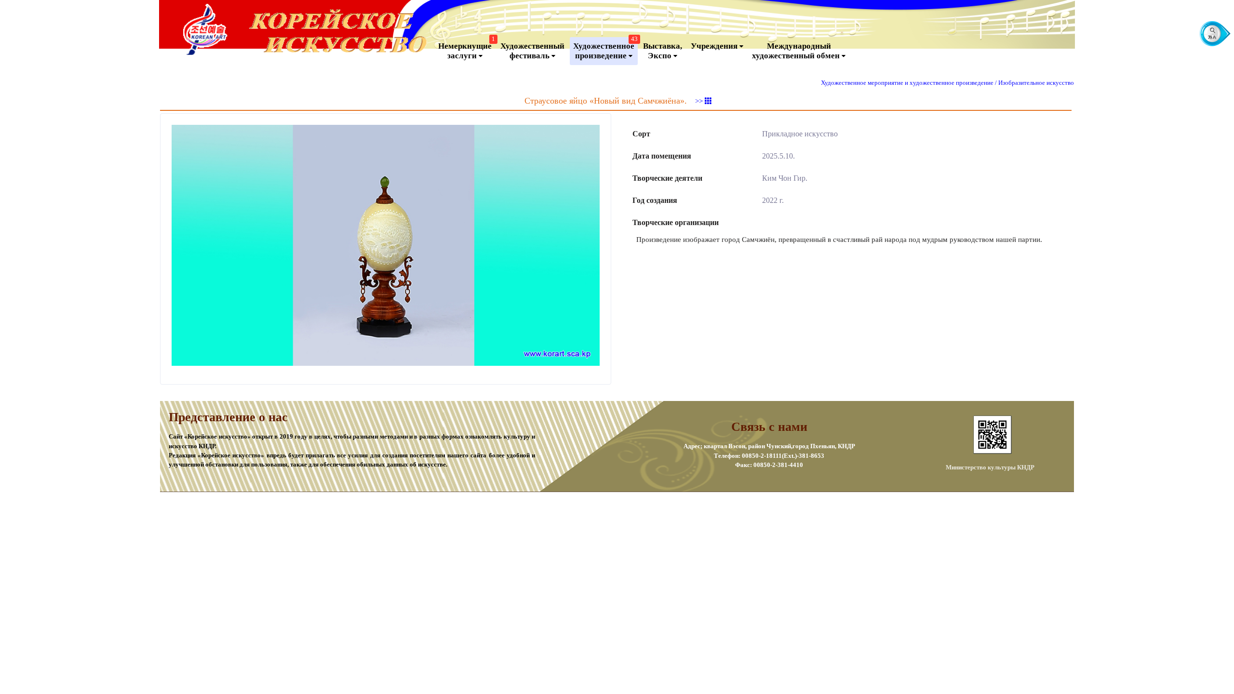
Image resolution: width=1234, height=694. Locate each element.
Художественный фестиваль (532, 50)
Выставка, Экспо (662, 50)
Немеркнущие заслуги (466, 48)
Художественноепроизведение (605, 48)
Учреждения (715, 46)
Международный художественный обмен (797, 50)
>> (700, 101)
